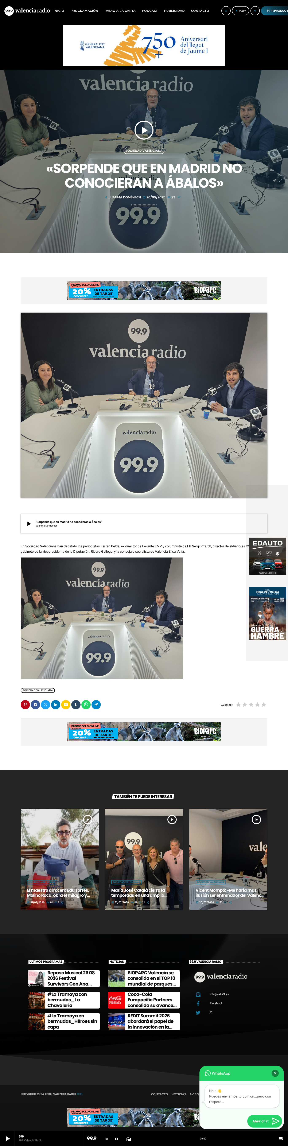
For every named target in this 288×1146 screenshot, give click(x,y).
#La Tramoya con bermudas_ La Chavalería (67, 1000)
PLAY (240, 11)
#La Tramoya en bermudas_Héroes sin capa (72, 1021)
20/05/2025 (154, 197)
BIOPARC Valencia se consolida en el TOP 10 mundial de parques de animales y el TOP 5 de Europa (152, 984)
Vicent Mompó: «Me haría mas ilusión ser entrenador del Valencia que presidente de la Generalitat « (230, 895)
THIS (79, 1094)
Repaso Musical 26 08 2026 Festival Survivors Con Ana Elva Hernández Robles (71, 984)
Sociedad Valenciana (144, 151)
